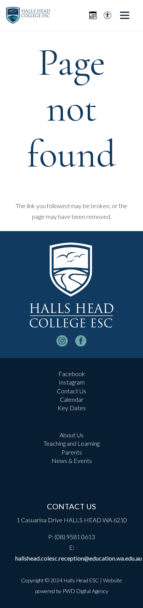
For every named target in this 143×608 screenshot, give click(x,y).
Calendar (72, 399)
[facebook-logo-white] (81, 341)
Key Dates (72, 407)
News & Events (71, 460)
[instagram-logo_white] (62, 341)
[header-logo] (28, 15)
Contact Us (71, 390)
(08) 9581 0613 (75, 536)
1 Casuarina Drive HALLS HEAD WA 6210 (71, 519)
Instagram (72, 382)
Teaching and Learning (71, 443)
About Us (71, 434)
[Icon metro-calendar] (92, 15)
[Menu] (124, 15)
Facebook (71, 373)
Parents (71, 452)
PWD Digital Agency (85, 591)
